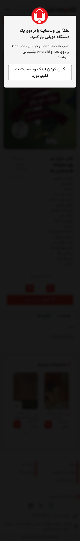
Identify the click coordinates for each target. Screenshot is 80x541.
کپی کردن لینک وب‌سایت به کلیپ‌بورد (40, 72)
